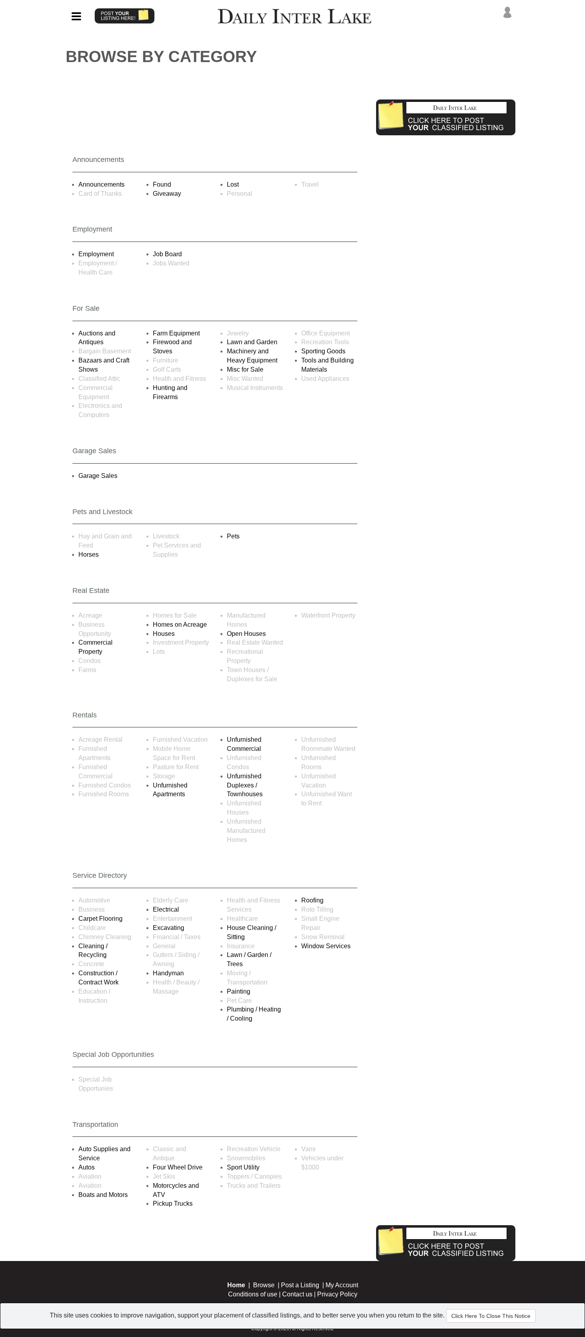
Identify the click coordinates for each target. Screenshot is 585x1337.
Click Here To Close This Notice (490, 1316)
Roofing (312, 900)
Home (236, 1285)
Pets (233, 536)
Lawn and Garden (252, 342)
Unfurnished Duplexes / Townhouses (245, 785)
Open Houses (246, 633)
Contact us (297, 1294)
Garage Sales (97, 475)
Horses (88, 554)
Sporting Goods (323, 351)
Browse (264, 1285)
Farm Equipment (176, 333)
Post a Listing (300, 1285)
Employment (96, 254)
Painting (238, 991)
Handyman (168, 973)
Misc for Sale (245, 369)
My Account (342, 1285)
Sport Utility (243, 1167)
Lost (233, 184)
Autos (86, 1167)
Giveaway (167, 193)
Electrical (166, 909)
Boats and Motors (103, 1194)
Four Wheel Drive (178, 1167)
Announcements (101, 184)
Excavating (168, 927)
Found (162, 184)
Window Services (326, 946)
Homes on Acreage (180, 624)
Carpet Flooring (100, 918)
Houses (164, 633)
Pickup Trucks (173, 1203)
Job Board (167, 254)
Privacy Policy (337, 1294)
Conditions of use (252, 1294)
